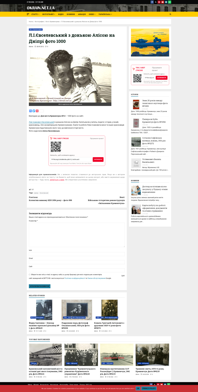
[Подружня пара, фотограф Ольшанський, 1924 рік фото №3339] (77, 310)
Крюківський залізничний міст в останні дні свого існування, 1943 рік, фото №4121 (45, 371)
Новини (71, 14)
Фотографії (48, 14)
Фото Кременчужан (35, 29)
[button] (28, 14)
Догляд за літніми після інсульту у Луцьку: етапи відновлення (155, 189)
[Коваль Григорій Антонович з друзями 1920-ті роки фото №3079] (109, 310)
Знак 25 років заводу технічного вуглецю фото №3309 (155, 103)
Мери (30, 385)
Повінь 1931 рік (86, 385)
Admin (31, 46)
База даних (74, 385)
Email (31, 258)
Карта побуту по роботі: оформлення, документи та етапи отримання (154, 208)
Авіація (82, 14)
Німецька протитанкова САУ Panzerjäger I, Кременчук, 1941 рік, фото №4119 (115, 371)
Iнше (91, 14)
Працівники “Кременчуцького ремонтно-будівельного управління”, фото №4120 (79, 371)
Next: (106, 200)
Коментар (33, 221)
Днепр (36, 193)
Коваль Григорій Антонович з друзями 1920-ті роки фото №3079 (109, 325)
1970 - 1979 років (143, 363)
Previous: (50, 198)
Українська (104, 14)
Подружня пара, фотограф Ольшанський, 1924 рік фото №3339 (76, 325)
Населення (54, 385)
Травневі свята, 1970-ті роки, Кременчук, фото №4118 (150, 370)
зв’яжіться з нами (57, 180)
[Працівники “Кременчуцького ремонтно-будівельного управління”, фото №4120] (81, 355)
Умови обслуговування (96, 278)
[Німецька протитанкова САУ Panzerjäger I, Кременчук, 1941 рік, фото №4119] (117, 355)
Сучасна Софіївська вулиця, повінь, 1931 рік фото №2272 (154, 141)
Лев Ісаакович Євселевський (41, 122)
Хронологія (44, 385)
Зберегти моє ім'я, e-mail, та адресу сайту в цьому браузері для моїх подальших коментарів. (66, 275)
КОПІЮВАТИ (98, 159)
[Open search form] (170, 14)
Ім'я (30, 250)
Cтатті (34, 14)
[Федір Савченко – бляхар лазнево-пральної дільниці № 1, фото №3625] (44, 310)
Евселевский (44, 193)
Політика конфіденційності (74, 278)
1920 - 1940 (67, 317)
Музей (36, 385)
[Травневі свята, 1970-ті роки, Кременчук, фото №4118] (152, 355)
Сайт (30, 266)
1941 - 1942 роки (107, 363)
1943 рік (33, 363)
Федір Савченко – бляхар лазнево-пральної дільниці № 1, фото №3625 (44, 325)
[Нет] (195, 388)
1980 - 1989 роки (72, 363)
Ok (138, 388)
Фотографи (64, 385)
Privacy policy (149, 388)
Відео (61, 14)
